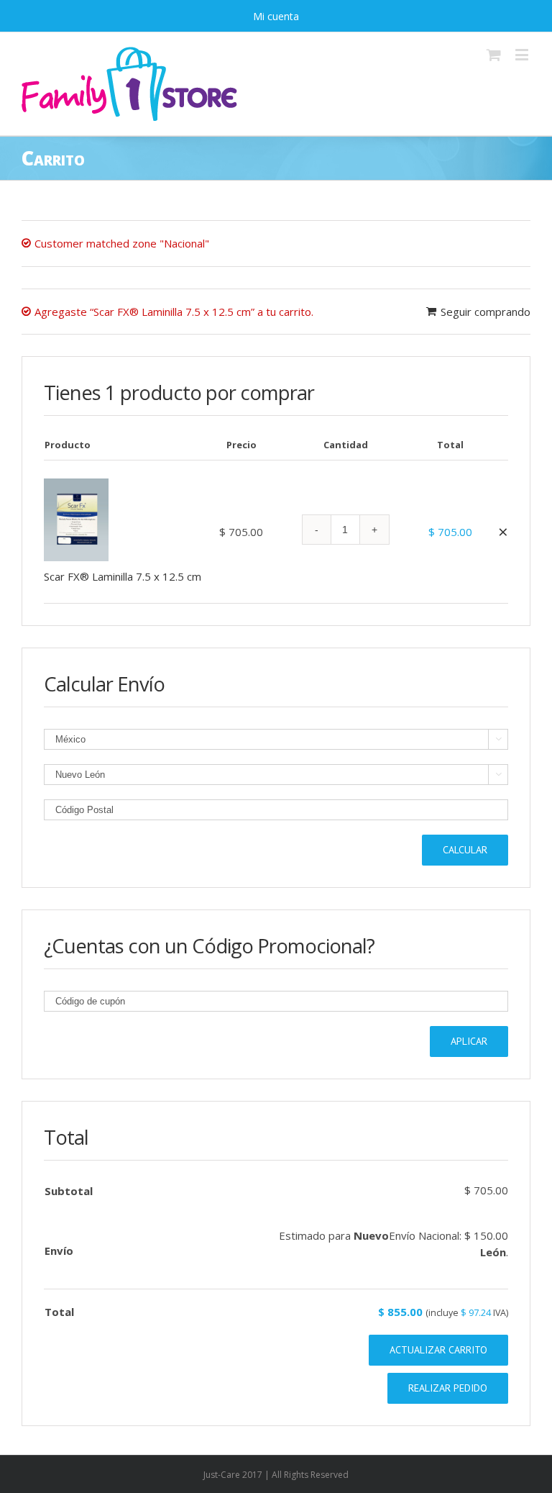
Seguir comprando (485, 311)
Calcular (465, 849)
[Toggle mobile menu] (522, 54)
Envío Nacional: (448, 1235)
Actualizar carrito (438, 1349)
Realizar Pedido (447, 1387)
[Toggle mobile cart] (494, 54)
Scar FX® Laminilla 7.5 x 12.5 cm (122, 576)
